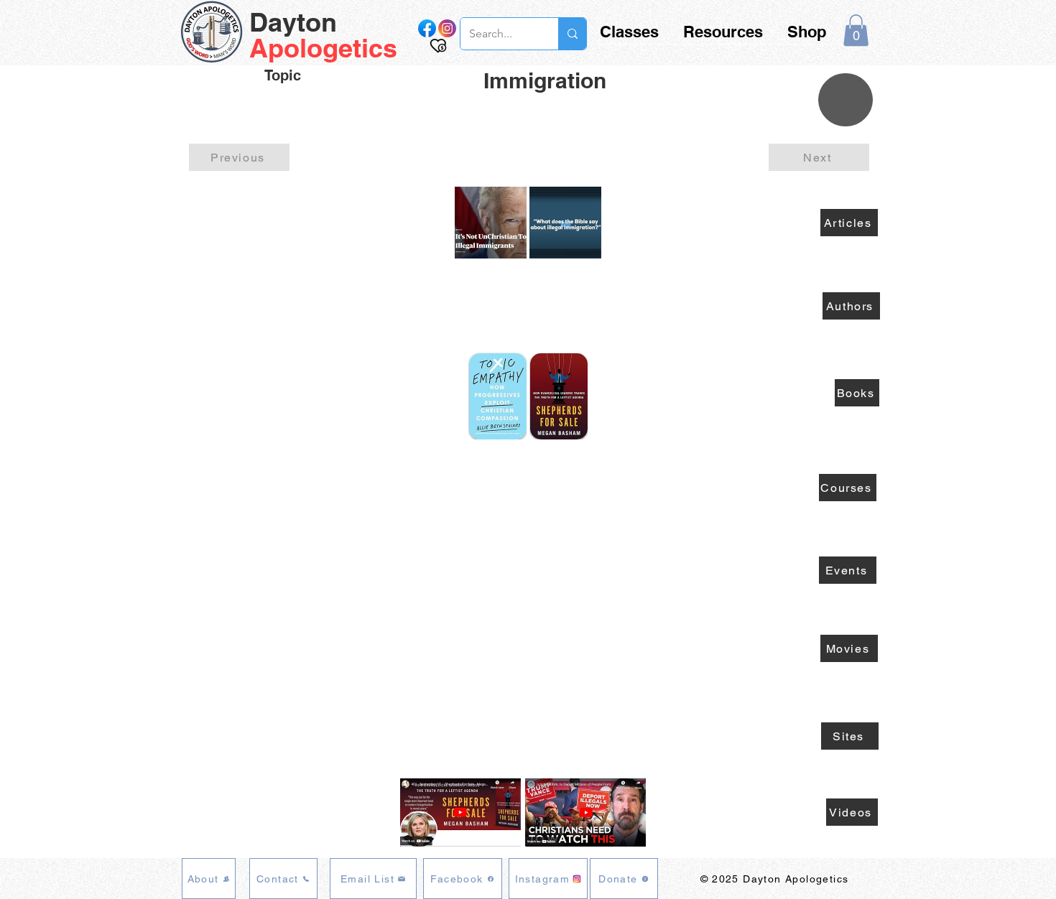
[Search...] (572, 34)
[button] (856, 30)
